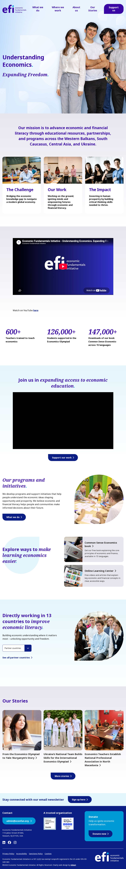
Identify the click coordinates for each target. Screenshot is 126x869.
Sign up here (78, 799)
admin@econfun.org (17, 820)
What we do (37, 9)
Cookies (48, 853)
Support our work (62, 457)
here (35, 310)
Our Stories (92, 9)
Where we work (58, 9)
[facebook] (9, 842)
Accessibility (21, 853)
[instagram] (15, 842)
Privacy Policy (8, 853)
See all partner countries (16, 657)
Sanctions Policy (36, 853)
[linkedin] (3, 842)
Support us (114, 9)
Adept (73, 865)
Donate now (99, 833)
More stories (62, 776)
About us (76, 9)
